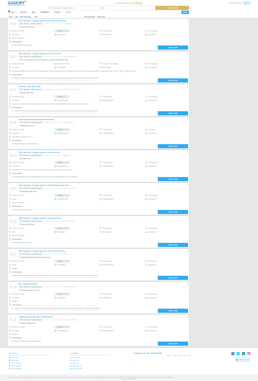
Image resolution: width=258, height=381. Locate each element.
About (169, 355)
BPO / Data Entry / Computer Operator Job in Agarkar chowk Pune (43, 21)
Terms (179, 355)
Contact (174, 355)
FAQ (189, 355)
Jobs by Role (74, 353)
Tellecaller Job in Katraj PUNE (30, 87)
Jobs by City (13, 353)
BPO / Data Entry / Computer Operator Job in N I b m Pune (40, 54)
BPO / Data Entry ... (26, 17)
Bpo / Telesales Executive (28, 284)
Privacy (185, 355)
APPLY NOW (173, 48)
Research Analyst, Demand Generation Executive (36, 119)
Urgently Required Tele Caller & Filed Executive (36, 317)
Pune (36, 17)
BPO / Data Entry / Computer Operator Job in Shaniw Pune (40, 218)
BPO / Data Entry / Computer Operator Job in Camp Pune (39, 152)
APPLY (185, 12)
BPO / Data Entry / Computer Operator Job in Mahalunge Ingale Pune (44, 185)
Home (11, 17)
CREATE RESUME (156, 353)
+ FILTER (68, 12)
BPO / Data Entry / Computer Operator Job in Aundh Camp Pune (42, 251)
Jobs (16, 17)
